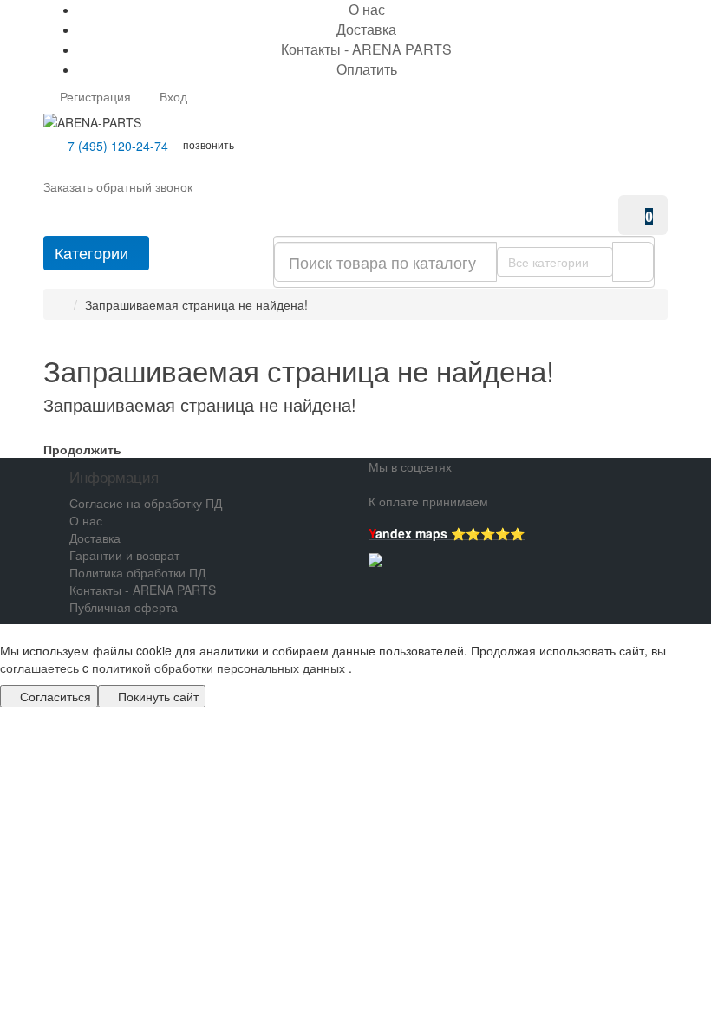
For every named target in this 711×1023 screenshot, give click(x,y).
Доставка (366, 29)
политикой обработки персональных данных (218, 667)
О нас (85, 520)
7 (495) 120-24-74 (116, 145)
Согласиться (53, 696)
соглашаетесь (41, 667)
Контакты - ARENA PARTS (366, 49)
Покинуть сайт (156, 696)
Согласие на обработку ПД (145, 503)
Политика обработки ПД (137, 572)
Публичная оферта (123, 607)
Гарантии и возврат (124, 555)
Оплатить (366, 69)
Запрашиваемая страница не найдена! (196, 304)
